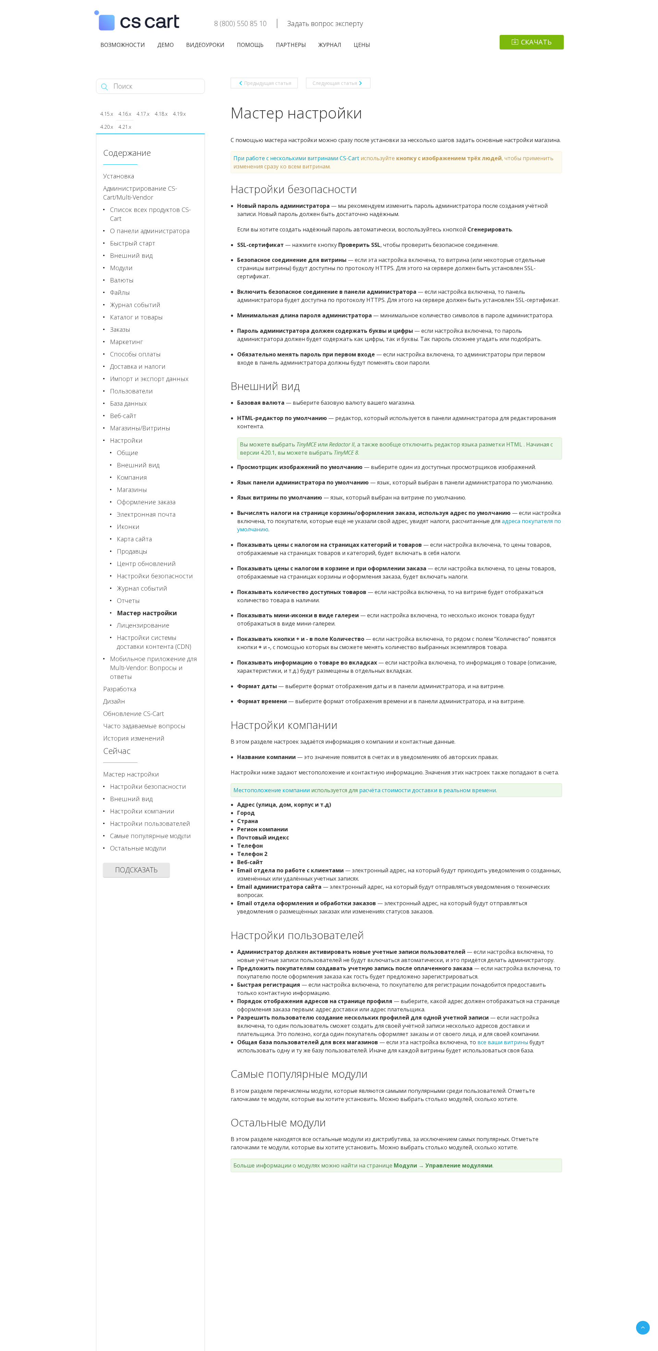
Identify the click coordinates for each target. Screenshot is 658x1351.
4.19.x (179, 114)
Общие (127, 453)
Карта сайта (134, 539)
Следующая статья (335, 83)
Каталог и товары (136, 317)
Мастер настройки (147, 613)
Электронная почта (146, 514)
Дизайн (114, 701)
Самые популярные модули (150, 836)
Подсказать (136, 869)
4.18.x (161, 114)
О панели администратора (150, 231)
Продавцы (132, 551)
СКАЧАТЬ (536, 42)
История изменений (133, 738)
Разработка (119, 689)
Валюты (122, 280)
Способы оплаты (135, 354)
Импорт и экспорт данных (149, 379)
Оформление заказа (146, 502)
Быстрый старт (132, 243)
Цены (362, 45)
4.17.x (143, 114)
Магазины (132, 489)
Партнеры (291, 45)
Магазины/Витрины (140, 428)
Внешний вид (131, 255)
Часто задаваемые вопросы (144, 726)
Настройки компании (142, 811)
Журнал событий (135, 305)
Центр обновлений (146, 563)
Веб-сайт (123, 416)
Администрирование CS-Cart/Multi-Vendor (140, 192)
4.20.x (106, 127)
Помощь (250, 45)
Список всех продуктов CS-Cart (150, 214)
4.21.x (125, 127)
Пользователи (131, 391)
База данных (128, 403)
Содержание (127, 152)
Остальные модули (138, 848)
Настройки (126, 440)
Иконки (128, 526)
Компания (132, 477)
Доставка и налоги (138, 366)
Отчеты (128, 600)
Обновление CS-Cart (133, 713)
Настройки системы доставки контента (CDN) (154, 642)
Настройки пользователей (150, 823)
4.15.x (106, 114)
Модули (121, 268)
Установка (118, 176)
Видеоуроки (205, 45)
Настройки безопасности (155, 576)
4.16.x (125, 114)
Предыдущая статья (267, 83)
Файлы (120, 292)
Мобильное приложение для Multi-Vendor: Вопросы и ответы (153, 668)
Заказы (120, 329)
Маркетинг (126, 342)
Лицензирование (143, 625)
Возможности (122, 45)
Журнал (329, 45)
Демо (165, 45)
